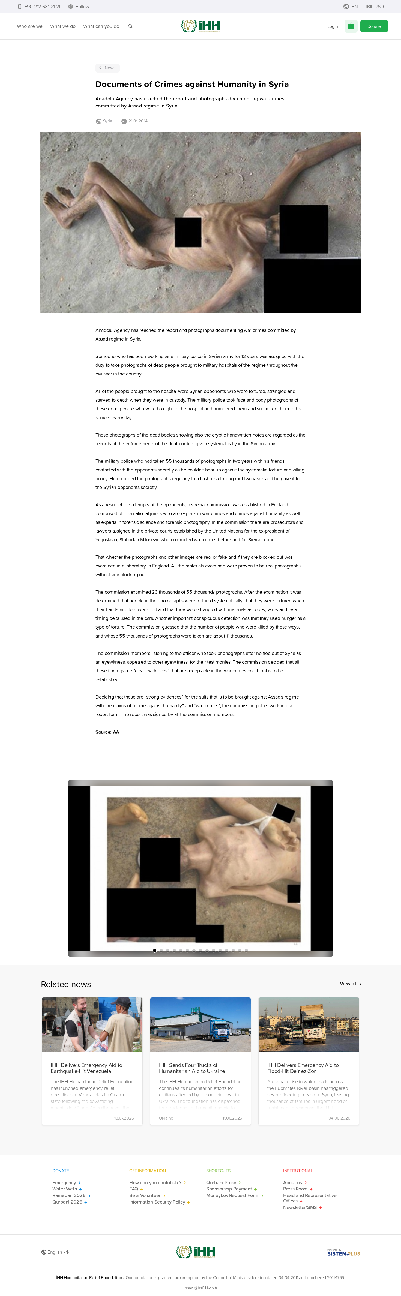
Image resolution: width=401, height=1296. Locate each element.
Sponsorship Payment (229, 1189)
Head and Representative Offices (309, 1198)
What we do (63, 26)
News (110, 68)
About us (292, 1182)
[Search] (130, 26)
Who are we (30, 26)
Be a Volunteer (144, 1195)
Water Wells (64, 1189)
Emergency (64, 1182)
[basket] (351, 26)
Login (332, 26)
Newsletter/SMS (300, 1207)
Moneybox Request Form (232, 1195)
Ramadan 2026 (69, 1195)
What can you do (101, 26)
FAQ (133, 1189)
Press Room (295, 1189)
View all (348, 983)
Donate (374, 26)
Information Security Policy (157, 1202)
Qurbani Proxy (221, 1182)
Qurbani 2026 (67, 1202)
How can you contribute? (155, 1182)
